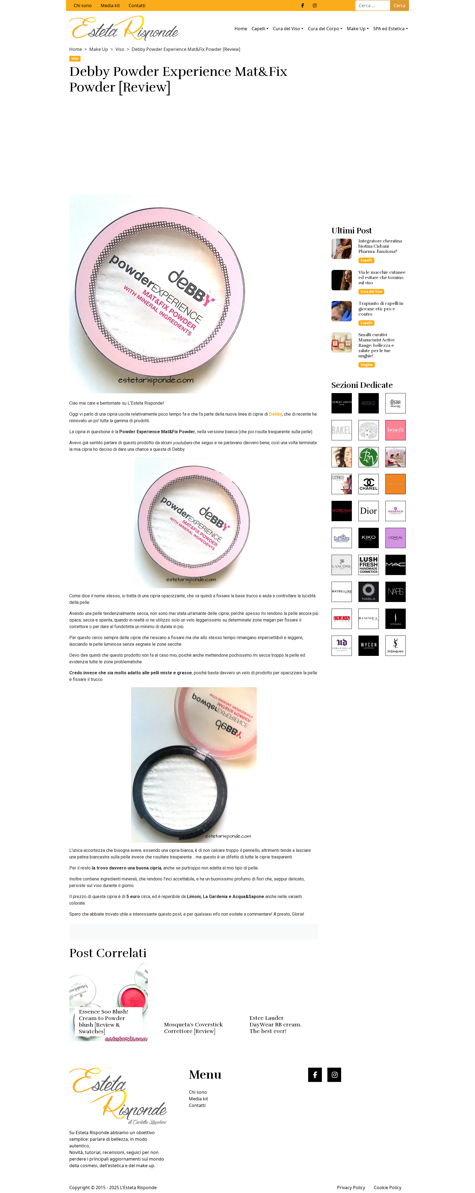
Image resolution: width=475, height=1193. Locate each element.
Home (240, 29)
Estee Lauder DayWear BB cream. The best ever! (275, 1025)
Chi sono (83, 5)
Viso (119, 49)
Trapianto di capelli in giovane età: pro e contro (380, 309)
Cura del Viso (286, 29)
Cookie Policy (387, 1187)
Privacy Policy (351, 1187)
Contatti (137, 5)
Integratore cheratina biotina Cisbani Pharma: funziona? (380, 246)
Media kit (110, 5)
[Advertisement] (193, 142)
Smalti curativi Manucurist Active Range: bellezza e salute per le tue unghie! (376, 345)
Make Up (356, 29)
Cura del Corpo (323, 29)
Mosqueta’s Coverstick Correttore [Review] (193, 1028)
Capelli (258, 29)
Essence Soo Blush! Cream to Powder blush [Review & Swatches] (103, 1021)
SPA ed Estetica (389, 29)
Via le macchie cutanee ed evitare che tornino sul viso (381, 278)
